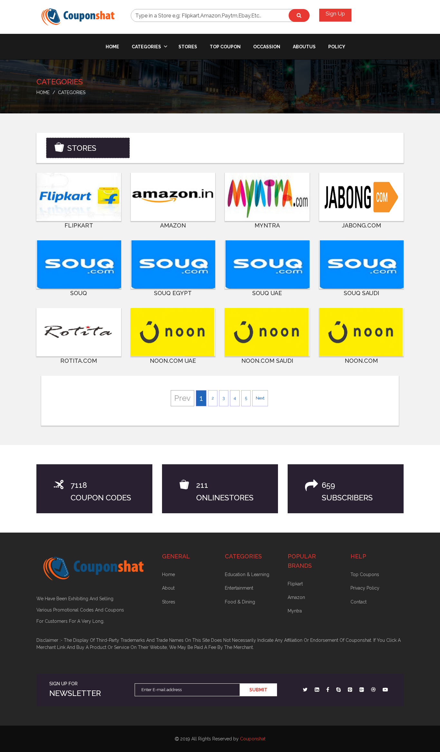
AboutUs (304, 46)
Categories (147, 46)
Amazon (296, 597)
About (168, 588)
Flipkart (295, 583)
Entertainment (239, 588)
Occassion (266, 46)
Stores (187, 46)
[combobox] (220, 15)
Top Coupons (364, 574)
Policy (336, 46)
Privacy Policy (364, 588)
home (112, 46)
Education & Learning (247, 574)
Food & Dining (240, 601)
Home (168, 574)
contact (358, 601)
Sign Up (335, 13)
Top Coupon (225, 46)
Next (260, 398)
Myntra (295, 610)
